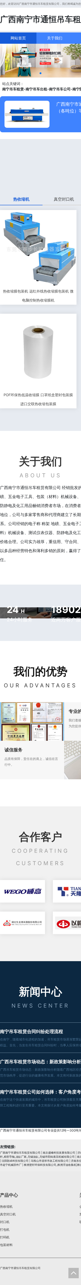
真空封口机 (8, 1214)
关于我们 (54, 38)
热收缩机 (6, 1206)
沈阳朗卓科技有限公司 (15, 1160)
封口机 (4, 1222)
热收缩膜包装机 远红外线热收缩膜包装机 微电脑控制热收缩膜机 (38, 295)
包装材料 (6, 1245)
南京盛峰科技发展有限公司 (59, 1152)
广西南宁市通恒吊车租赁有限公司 (20, 1152)
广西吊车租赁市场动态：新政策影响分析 (40, 1061)
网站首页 (18, 38)
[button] (40, 73)
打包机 (4, 1229)
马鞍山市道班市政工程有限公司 (50, 1160)
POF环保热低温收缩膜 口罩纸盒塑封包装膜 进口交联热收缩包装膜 (38, 399)
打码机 (4, 1237)
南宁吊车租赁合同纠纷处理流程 (31, 1031)
